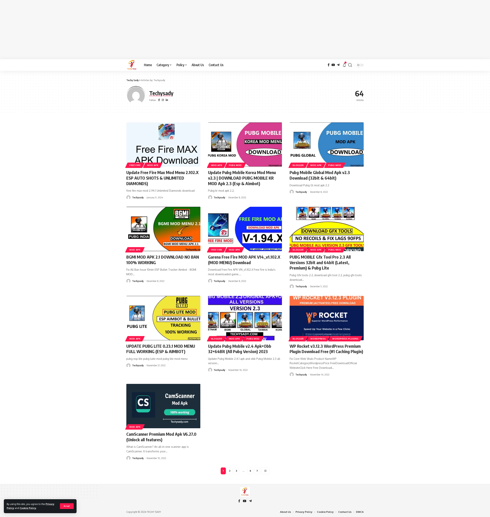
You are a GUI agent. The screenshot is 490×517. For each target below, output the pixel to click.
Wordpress (318, 338)
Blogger (298, 165)
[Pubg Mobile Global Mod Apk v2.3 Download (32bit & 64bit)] (327, 144)
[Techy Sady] (132, 65)
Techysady (138, 197)
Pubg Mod (235, 165)
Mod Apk (152, 165)
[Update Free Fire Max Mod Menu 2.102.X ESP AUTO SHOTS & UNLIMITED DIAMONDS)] (163, 144)
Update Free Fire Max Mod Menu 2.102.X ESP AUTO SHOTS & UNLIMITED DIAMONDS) (162, 178)
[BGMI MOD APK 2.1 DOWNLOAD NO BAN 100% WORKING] (163, 229)
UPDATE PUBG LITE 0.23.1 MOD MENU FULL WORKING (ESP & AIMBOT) (160, 348)
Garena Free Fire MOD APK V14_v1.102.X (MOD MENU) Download (244, 259)
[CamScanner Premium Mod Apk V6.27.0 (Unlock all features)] (163, 406)
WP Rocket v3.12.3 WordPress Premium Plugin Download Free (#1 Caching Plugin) (326, 348)
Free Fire (134, 165)
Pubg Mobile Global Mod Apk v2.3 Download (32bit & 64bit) (320, 175)
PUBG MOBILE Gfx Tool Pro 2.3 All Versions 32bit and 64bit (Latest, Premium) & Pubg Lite (320, 262)
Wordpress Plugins (345, 338)
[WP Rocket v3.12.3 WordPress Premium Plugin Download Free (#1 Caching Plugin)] (327, 318)
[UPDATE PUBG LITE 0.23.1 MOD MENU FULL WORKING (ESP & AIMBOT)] (163, 318)
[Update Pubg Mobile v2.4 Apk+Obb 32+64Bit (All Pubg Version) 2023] (245, 318)
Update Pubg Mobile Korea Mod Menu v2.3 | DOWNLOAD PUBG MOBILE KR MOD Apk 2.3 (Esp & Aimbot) (242, 178)
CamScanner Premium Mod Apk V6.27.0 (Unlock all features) (161, 436)
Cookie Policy (28, 508)
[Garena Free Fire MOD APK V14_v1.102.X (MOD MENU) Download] (245, 229)
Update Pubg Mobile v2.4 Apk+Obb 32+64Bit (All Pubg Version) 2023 (239, 348)
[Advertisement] (245, 29)
